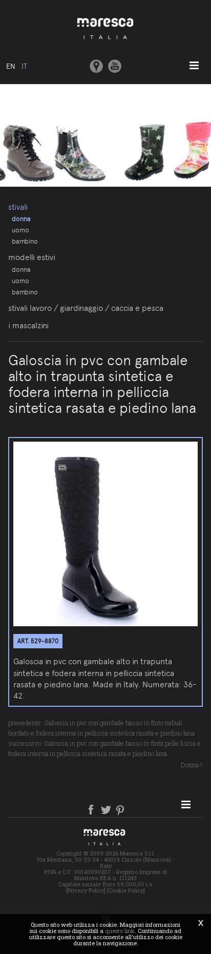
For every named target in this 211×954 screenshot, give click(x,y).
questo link (120, 931)
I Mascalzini (28, 325)
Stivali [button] (18, 207)
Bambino (25, 241)
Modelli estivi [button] (31, 257)
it (24, 66)
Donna (21, 218)
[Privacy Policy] (86, 890)
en (10, 66)
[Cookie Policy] (126, 890)
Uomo (20, 229)
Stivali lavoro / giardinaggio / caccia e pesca (85, 308)
